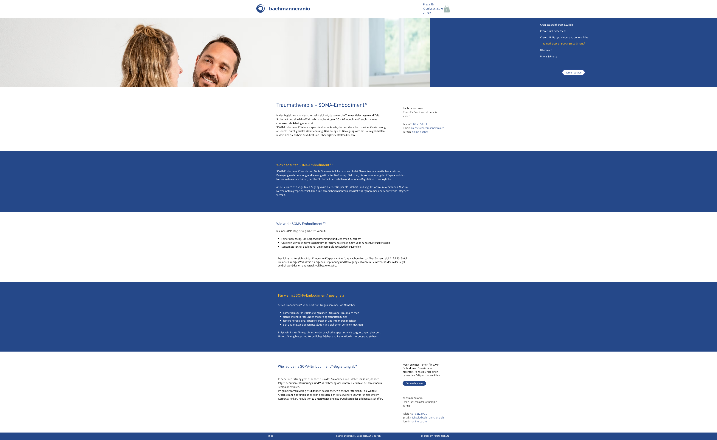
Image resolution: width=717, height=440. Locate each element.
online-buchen (420, 132)
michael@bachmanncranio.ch (427, 128)
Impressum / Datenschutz (434, 435)
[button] (447, 9)
